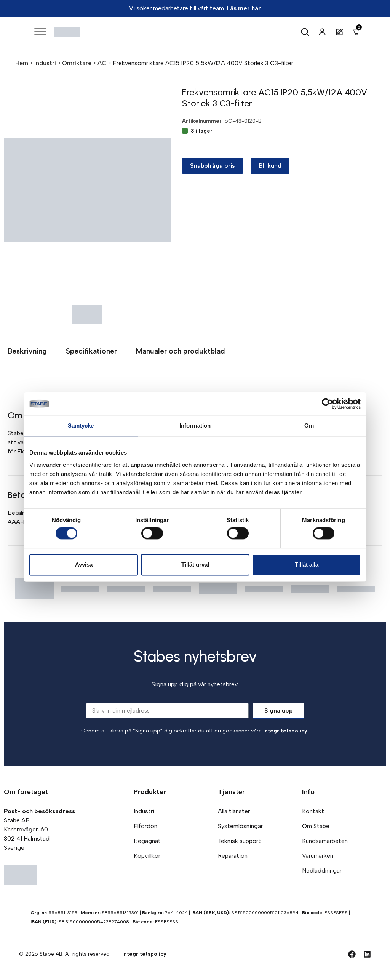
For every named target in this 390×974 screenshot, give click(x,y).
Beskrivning (27, 351)
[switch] (152, 533)
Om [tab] (309, 425)
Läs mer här (244, 8)
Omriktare (76, 63)
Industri (45, 63)
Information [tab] (195, 425)
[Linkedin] (367, 954)
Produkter (150, 792)
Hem (21, 63)
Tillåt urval (195, 564)
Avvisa (84, 564)
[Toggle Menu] (40, 31)
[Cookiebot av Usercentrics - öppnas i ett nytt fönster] (327, 403)
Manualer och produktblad (180, 351)
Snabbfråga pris (212, 165)
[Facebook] (352, 954)
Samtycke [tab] (81, 425)
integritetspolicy (285, 730)
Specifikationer (91, 351)
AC (102, 63)
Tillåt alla (306, 564)
